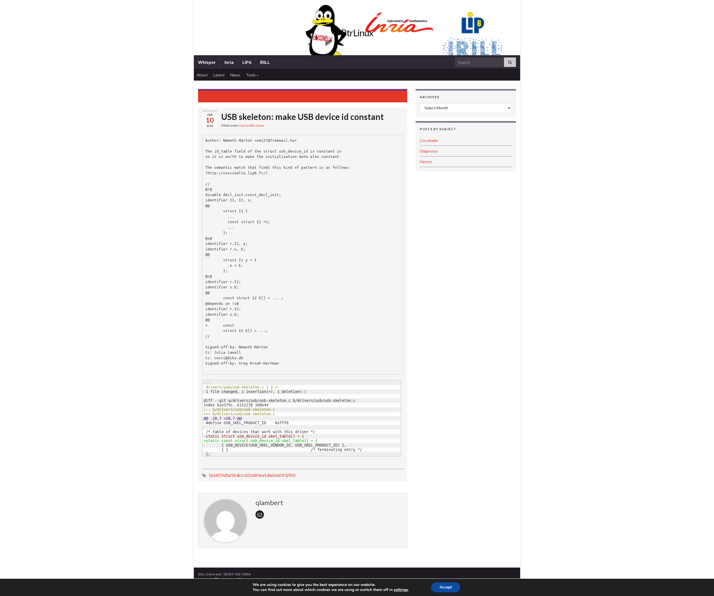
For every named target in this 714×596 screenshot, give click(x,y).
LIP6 (246, 62)
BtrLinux (357, 32)
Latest (219, 75)
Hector (426, 161)
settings (401, 589)
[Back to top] (701, 583)
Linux (260, 125)
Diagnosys (429, 151)
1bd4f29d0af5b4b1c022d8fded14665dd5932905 (252, 475)
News (235, 75)
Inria (229, 62)
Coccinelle (247, 125)
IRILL (265, 62)
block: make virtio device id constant (239, 95)
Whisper (207, 62)
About (202, 75)
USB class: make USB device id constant (362, 95)
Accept (446, 587)
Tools (251, 75)
